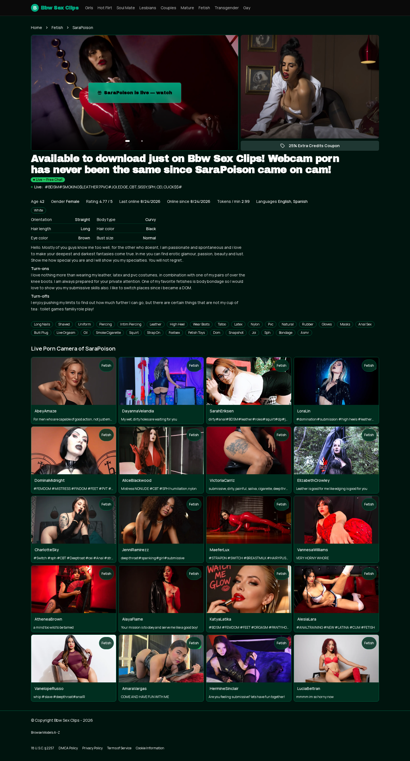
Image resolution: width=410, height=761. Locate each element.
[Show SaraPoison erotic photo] (127, 141)
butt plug (41, 332)
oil (86, 332)
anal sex (365, 324)
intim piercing (130, 324)
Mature (187, 7)
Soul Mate (126, 7)
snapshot (236, 332)
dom (216, 332)
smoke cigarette (108, 332)
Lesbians (147, 7)
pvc (270, 324)
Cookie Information (150, 748)
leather (155, 324)
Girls (89, 7)
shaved (64, 324)
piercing (105, 324)
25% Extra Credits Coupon (317, 147)
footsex (174, 332)
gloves (327, 324)
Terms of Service (119, 748)
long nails (42, 324)
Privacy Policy (92, 748)
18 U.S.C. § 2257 (42, 748)
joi (254, 332)
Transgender (226, 7)
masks (345, 324)
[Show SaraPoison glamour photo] (142, 141)
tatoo (222, 324)
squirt (134, 332)
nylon (255, 324)
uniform (84, 324)
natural (288, 324)
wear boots (201, 324)
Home (36, 27)
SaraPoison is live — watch (142, 94)
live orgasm (66, 332)
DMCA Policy (68, 748)
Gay (246, 7)
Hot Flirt (105, 7)
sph (267, 332)
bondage (285, 332)
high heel (177, 324)
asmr (305, 332)
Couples (168, 7)
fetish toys (196, 332)
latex (238, 324)
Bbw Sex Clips (55, 8)
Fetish (204, 7)
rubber (307, 324)
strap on (153, 332)
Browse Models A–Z (45, 732)
